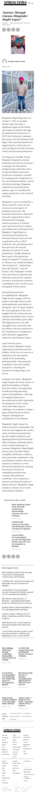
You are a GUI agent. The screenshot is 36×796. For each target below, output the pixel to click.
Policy (26, 781)
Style (3, 768)
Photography (16, 773)
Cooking (15, 765)
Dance (14, 744)
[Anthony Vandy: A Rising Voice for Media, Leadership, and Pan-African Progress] (26, 693)
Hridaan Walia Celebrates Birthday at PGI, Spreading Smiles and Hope (9, 701)
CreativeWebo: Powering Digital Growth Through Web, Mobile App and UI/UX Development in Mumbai (21, 540)
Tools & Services (29, 774)
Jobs (3, 775)
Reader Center (16, 763)
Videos (25, 753)
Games (4, 765)
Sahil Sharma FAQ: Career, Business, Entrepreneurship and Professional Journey (16, 624)
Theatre (15, 754)
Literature (15, 752)
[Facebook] (4, 30)
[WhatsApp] (18, 30)
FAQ (24, 751)
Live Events (15, 768)
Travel (4, 780)
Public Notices (27, 748)
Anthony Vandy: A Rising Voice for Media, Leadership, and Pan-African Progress (25, 702)
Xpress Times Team (17, 61)
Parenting (5, 783)
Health (4, 773)
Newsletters (27, 772)
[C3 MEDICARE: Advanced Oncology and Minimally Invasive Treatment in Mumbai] (7, 523)
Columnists (26, 737)
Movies (15, 742)
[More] (22, 30)
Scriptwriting (16, 747)
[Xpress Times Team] (5, 61)
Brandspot (5, 23)
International (28, 769)
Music (14, 739)
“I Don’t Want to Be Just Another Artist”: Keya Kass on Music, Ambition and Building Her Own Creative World (18, 633)
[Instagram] (25, 766)
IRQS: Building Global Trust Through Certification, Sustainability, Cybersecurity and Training (21, 510)
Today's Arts (16, 737)
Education (5, 763)
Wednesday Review (26, 745)
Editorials (26, 739)
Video (14, 770)
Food (3, 770)
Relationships (6, 778)
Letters (25, 742)
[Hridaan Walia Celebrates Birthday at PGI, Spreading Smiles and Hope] (10, 693)
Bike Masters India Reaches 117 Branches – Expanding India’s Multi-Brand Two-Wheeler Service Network (25, 679)
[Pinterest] (13, 30)
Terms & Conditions (27, 777)
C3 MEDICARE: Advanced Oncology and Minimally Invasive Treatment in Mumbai (22, 525)
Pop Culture (16, 749)
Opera (14, 757)
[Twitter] (9, 30)
